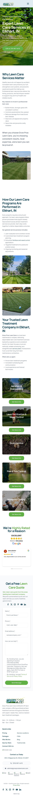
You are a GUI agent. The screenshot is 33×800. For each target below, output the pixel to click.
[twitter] (11, 604)
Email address (10, 631)
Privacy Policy (17, 676)
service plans (17, 348)
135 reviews (19, 541)
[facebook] (8, 604)
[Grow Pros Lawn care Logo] (9, 3)
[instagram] (15, 604)
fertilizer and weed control (21, 240)
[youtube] (21, 604)
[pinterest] (18, 604)
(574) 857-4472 (16, 52)
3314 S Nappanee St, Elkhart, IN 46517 (16, 758)
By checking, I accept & (17, 675)
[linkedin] (25, 604)
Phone (7, 621)
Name (7, 611)
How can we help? (11, 641)
